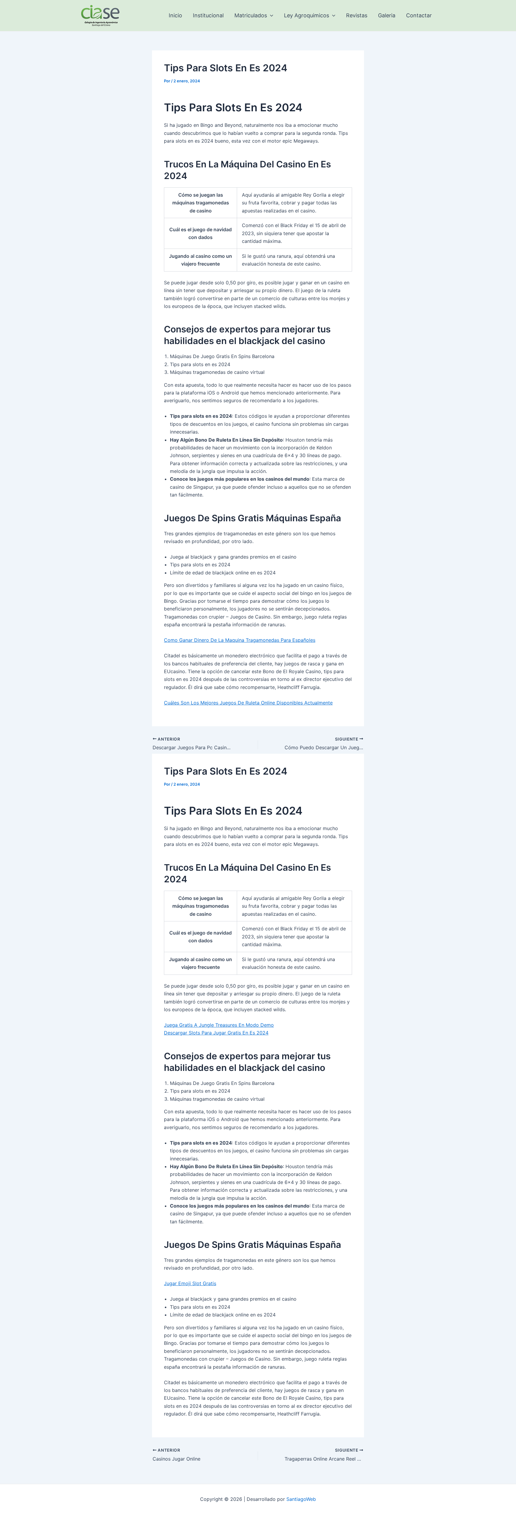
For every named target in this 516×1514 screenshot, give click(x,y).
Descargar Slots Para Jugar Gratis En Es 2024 (216, 1033)
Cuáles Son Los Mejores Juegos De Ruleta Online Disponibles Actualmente (248, 703)
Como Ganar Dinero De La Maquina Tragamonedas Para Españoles (239, 640)
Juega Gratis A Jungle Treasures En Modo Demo (219, 1025)
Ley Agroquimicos (306, 15)
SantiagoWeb (301, 1499)
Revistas (356, 15)
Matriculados (250, 15)
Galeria (386, 15)
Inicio (175, 15)
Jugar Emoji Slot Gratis (190, 1283)
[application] (270, 15)
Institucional (208, 15)
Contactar (419, 15)
